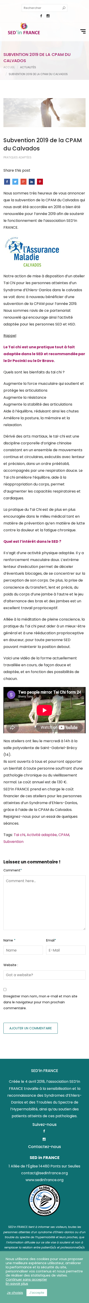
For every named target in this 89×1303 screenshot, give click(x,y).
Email (51, 940)
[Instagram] (47, 16)
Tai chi (19, 834)
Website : (10, 965)
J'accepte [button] (36, 1292)
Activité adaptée (42, 834)
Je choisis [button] (15, 1293)
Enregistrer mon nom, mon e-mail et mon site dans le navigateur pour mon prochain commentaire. (40, 1002)
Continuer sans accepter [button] (26, 1279)
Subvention (13, 841)
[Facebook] (41, 16)
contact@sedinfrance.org (44, 1173)
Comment (12, 870)
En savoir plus (17, 1284)
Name (9, 940)
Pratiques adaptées (17, 157)
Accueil (9, 67)
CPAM (63, 834)
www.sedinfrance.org (44, 1179)
